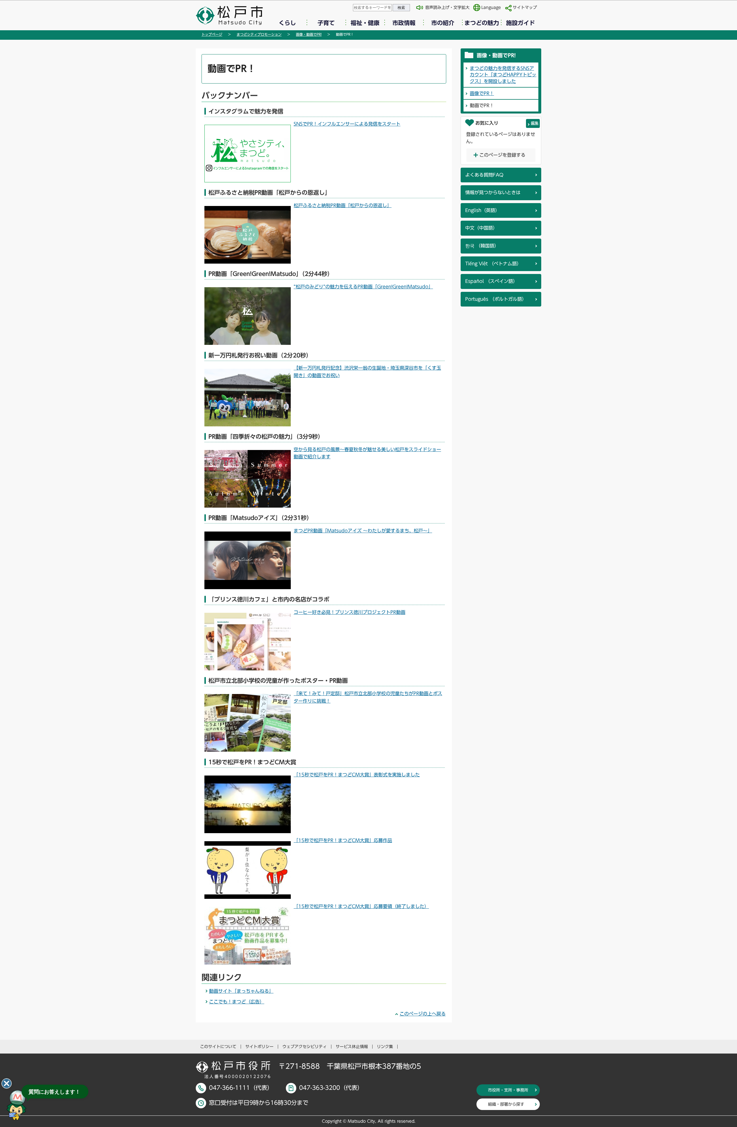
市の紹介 (442, 23)
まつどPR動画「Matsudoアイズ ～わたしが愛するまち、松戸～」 (363, 530)
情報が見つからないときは (493, 192)
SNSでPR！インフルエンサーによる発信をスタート (347, 124)
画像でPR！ (482, 93)
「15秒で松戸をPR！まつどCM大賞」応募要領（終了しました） (361, 906)
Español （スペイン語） (491, 281)
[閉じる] (6, 1083)
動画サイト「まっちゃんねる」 (241, 991)
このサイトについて (218, 1047)
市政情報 (403, 23)
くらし (287, 23)
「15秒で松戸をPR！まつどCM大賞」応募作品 (343, 840)
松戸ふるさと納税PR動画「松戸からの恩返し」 (343, 205)
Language (491, 7)
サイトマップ (525, 7)
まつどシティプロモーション (259, 34)
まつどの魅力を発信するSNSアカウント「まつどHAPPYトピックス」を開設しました (503, 75)
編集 (534, 123)
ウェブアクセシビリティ (304, 1047)
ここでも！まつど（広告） (236, 1001)
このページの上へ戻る (423, 1013)
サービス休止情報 (352, 1047)
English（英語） (482, 210)
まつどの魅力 (481, 23)
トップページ (212, 34)
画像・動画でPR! (309, 34)
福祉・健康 (365, 23)
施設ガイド (520, 23)
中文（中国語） (481, 228)
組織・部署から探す (506, 1104)
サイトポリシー (259, 1047)
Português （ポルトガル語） (496, 299)
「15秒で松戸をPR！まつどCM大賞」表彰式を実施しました (357, 774)
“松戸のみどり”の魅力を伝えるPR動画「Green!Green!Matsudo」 (363, 286)
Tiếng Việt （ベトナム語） (493, 263)
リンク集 (385, 1047)
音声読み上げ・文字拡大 (447, 7)
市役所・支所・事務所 (508, 1090)
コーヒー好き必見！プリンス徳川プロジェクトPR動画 (349, 612)
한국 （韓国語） (482, 245)
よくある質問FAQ (484, 175)
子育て (326, 23)
